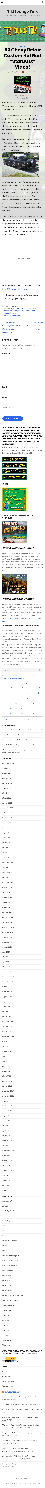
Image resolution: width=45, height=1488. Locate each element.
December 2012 (8, 977)
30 (33, 714)
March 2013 (6, 967)
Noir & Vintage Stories (10, 1261)
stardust (7, 313)
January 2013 (7, 972)
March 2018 (6, 843)
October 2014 (7, 887)
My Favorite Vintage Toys (11, 1256)
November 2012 (8, 982)
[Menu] (2, 2)
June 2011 (6, 1061)
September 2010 (8, 1106)
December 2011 (8, 1031)
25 (4, 714)
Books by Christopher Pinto (12, 1211)
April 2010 (6, 1131)
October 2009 (7, 1161)
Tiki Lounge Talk (22, 11)
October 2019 (7, 813)
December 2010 (8, 1091)
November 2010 (8, 1096)
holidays (5, 1236)
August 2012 (7, 997)
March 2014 (6, 912)
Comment (6, 353)
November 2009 (8, 1156)
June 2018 (6, 838)
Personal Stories (8, 1270)
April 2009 (6, 1190)
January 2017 (7, 853)
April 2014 (6, 907)
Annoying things (8, 1201)
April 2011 (6, 1071)
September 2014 (8, 892)
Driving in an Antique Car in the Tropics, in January (20, 1464)
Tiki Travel (5, 1330)
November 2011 (8, 1036)
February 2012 (7, 1021)
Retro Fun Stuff (8, 1285)
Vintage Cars (7, 1345)
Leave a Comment (13, 315)
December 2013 (8, 927)
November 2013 (8, 932)
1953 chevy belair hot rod (21, 308)
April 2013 (6, 962)
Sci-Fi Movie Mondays (10, 1300)
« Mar (6, 719)
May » (29, 719)
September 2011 (8, 1046)
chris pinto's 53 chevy (22, 311)
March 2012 (6, 1016)
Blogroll (5, 1206)
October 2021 (7, 768)
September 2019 (8, 818)
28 (22, 714)
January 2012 (7, 1026)
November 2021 (8, 763)
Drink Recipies (7, 1221)
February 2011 (7, 1081)
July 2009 (5, 1175)
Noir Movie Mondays (9, 1266)
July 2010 (5, 1116)
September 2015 (8, 872)
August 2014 (7, 897)
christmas (5, 1216)
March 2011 (6, 1076)
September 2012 (8, 992)
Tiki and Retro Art (8, 1305)
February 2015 (7, 882)
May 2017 (5, 848)
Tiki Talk (22, 46)
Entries (6, 1376)
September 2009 (8, 1165)
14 (22, 703)
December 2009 (8, 1151)
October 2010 (7, 1101)
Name (5, 387)
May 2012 (5, 1012)
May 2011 (5, 1066)
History (5, 1231)
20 (16, 709)
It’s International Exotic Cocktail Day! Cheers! (18, 740)
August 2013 (7, 947)
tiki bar (14, 313)
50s (34, 308)
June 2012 (6, 1007)
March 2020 (6, 798)
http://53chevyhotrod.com (14, 289)
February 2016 (7, 863)
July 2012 (5, 1002)
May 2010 (5, 1126)
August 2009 (7, 1170)
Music (4, 1251)
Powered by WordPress (13, 1483)
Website (6, 407)
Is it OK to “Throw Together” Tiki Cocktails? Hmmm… (21, 745)
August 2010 (7, 1111)
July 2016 (5, 858)
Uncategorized (7, 1340)
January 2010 (7, 1146)
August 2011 (7, 1051)
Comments (8, 1381)
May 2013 (5, 957)
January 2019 (7, 823)
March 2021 (6, 778)
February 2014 (7, 917)
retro (34, 311)
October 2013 (7, 937)
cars (11, 311)
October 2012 (7, 987)
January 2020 (7, 803)
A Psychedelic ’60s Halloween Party (15, 735)
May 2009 (5, 1185)
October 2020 (7, 788)
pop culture (6, 1275)
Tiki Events (6, 1315)
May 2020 (5, 793)
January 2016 (7, 867)
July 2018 (5, 833)
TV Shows (6, 1335)
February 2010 (7, 1141)
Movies (4, 1246)
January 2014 (7, 922)
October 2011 (7, 1041)
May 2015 (5, 877)
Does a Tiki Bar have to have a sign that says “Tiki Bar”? (22, 730)
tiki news (5, 1320)
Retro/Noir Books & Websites (12, 1295)
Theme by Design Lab (32, 1483)
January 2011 (7, 1086)
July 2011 (5, 1056)
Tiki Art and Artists (9, 1310)
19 (10, 709)
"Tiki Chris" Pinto (31, 72)
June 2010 (6, 1121)
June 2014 (6, 902)
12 (10, 703)
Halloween (6, 1226)
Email (5, 397)
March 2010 (6, 1136)
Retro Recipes (7, 1290)
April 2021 (6, 773)
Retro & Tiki (6, 1280)
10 (39, 698)
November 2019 (8, 808)
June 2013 (6, 952)
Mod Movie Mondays (9, 1241)
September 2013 (8, 942)
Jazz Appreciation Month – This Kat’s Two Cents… (33, 326)
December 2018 (8, 828)
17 (39, 703)
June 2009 (6, 1180)
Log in (4, 1371)
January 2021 (7, 783)
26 (10, 714)
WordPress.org (7, 1386)
